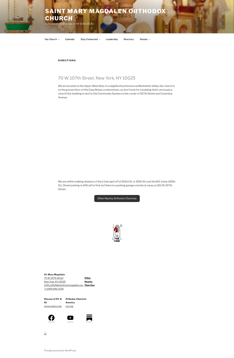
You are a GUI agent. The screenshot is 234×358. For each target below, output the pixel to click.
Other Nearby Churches (90, 281)
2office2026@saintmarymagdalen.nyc (63, 285)
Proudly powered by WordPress (60, 350)
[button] (117, 198)
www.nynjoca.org (52, 306)
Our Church (51, 39)
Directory (129, 39)
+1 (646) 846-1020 (54, 288)
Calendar (70, 39)
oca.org (69, 306)
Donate (144, 39)
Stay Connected (89, 39)
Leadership (112, 39)
